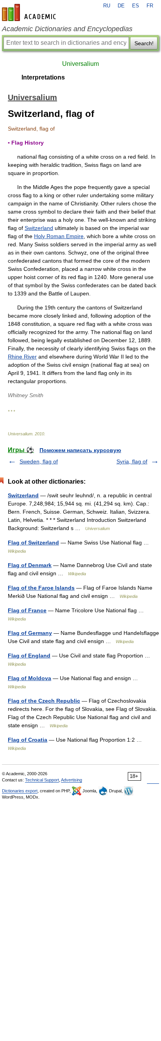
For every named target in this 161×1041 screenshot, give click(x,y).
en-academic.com (30, 12)
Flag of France (27, 610)
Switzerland (39, 228)
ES (135, 6)
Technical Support (42, 780)
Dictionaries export (20, 790)
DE (121, 6)
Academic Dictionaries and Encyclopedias (67, 29)
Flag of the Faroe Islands (41, 588)
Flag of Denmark (30, 565)
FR (150, 6)
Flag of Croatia (27, 740)
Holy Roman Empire (59, 236)
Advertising (71, 780)
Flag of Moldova (29, 678)
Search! (144, 43)
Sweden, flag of (39, 461)
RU (106, 6)
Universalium (80, 63)
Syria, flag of (131, 461)
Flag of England (29, 655)
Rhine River (22, 356)
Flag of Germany (30, 633)
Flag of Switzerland (33, 542)
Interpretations (43, 77)
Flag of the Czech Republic (44, 701)
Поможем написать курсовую (80, 450)
